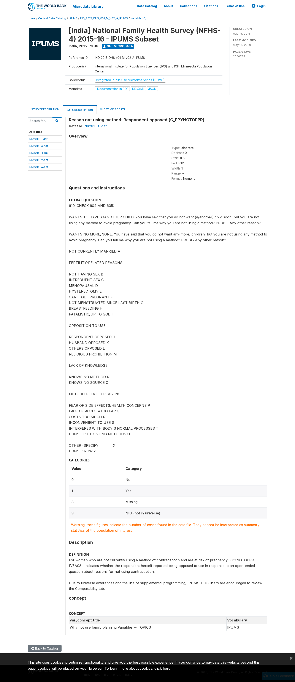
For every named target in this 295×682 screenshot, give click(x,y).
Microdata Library (88, 6)
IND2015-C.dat (38, 145)
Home (31, 18)
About (168, 6)
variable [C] (138, 18)
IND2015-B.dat (38, 139)
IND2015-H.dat (38, 152)
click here (162, 668)
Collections (188, 6)
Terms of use (235, 6)
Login (261, 6)
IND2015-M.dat (38, 160)
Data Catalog (147, 6)
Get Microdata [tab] (114, 109)
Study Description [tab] (45, 109)
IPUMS (73, 18)
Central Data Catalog (52, 18)
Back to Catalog (46, 648)
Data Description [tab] (80, 110)
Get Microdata (119, 46)
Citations (211, 6)
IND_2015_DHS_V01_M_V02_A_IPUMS (104, 18)
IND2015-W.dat (38, 166)
